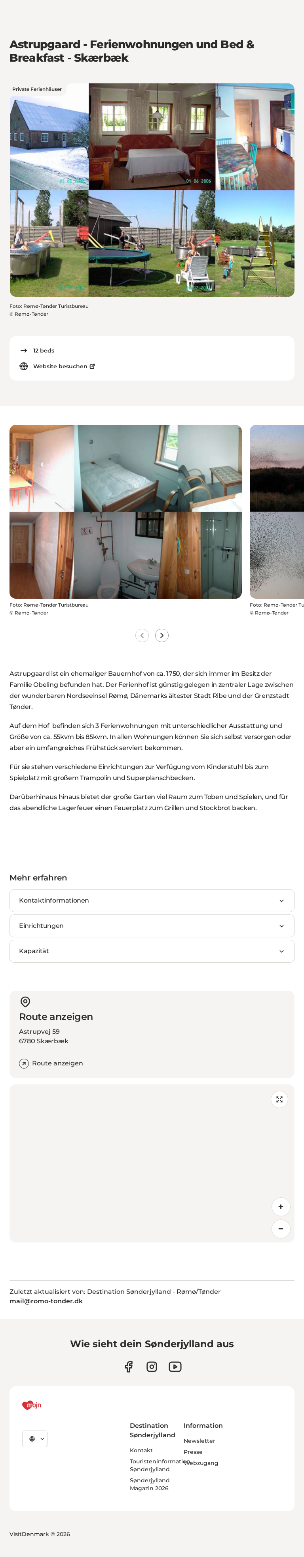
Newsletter (199, 1440)
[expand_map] (279, 1099)
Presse (193, 1451)
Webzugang (201, 1463)
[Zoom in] (281, 1206)
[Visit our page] (152, 1367)
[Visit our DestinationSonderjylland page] (128, 1367)
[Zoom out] (281, 1229)
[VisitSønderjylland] (46, 1405)
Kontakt (141, 1450)
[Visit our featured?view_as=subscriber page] (175, 1367)
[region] (152, 1163)
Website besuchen (60, 366)
